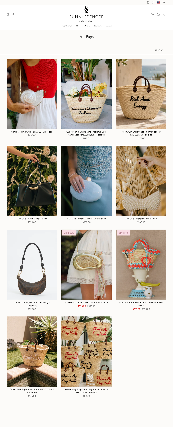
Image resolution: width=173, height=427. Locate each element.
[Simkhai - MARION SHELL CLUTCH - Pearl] (32, 94)
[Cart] (165, 14)
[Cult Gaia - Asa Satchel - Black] (32, 181)
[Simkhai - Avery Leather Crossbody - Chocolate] (32, 265)
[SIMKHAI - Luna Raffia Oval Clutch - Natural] (86, 265)
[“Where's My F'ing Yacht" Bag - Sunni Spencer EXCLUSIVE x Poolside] (86, 351)
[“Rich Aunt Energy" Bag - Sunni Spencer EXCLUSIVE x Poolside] (141, 94)
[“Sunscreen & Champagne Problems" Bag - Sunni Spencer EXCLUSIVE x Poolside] (86, 94)
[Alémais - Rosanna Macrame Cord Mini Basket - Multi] (141, 265)
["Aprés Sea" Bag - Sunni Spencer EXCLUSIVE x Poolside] (32, 351)
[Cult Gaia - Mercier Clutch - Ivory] (141, 181)
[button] (78, 26)
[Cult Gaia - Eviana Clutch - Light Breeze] (86, 181)
